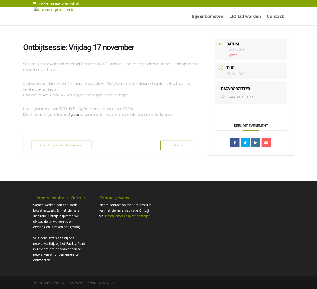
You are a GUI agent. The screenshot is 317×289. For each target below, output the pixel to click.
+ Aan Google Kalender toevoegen (61, 145)
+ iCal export (176, 145)
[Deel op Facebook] (234, 142)
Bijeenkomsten (207, 17)
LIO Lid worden (245, 17)
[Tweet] (245, 142)
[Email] (266, 142)
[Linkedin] (255, 142)
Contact (275, 17)
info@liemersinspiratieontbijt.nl (128, 216)
